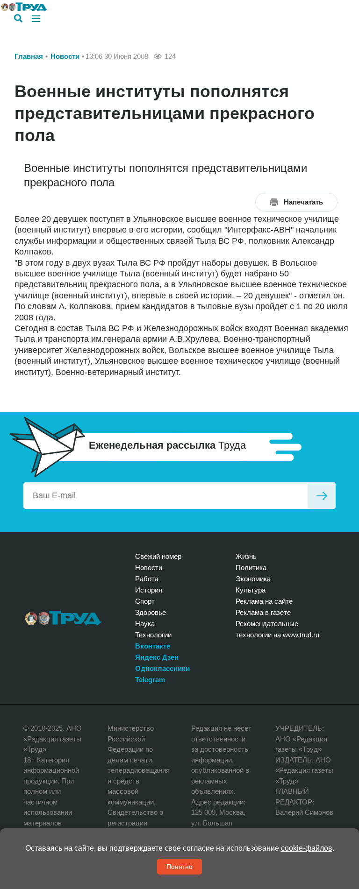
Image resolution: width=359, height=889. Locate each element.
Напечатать (303, 202)
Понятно (179, 866)
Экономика (253, 579)
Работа (146, 579)
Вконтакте (152, 646)
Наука (145, 624)
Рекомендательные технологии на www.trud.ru (277, 629)
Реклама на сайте (264, 601)
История (148, 590)
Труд (63, 618)
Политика (251, 568)
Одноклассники (162, 668)
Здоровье (150, 612)
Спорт (145, 601)
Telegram (150, 680)
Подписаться (322, 495)
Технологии (153, 635)
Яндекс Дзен (157, 657)
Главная (28, 56)
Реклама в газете (263, 612)
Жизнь (246, 556)
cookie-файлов (306, 848)
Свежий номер (158, 556)
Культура (251, 590)
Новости (64, 56)
